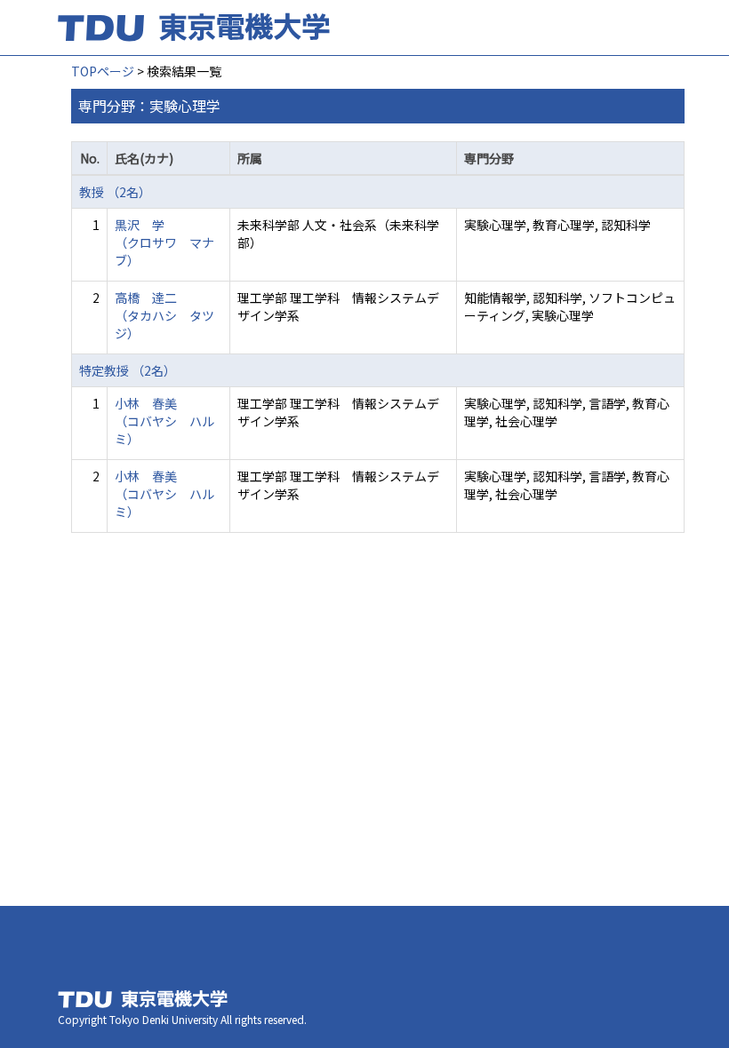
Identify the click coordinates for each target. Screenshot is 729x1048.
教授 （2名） (115, 192)
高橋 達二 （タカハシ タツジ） (164, 315)
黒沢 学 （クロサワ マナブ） (164, 242)
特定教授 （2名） (127, 370)
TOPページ (102, 71)
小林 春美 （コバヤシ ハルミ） (164, 421)
